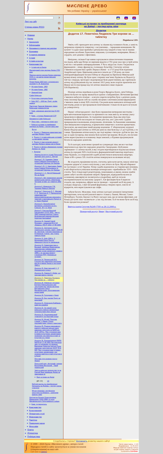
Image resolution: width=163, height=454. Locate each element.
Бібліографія (34, 45)
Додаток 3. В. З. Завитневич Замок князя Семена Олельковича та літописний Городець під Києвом (48, 168)
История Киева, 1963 (39, 87)
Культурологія (35, 411)
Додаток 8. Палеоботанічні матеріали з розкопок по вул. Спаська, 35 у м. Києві (46, 206)
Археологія (34, 42)
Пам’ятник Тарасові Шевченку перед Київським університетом (43, 107)
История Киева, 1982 (39, 90)
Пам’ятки (33, 420)
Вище (101, 211)
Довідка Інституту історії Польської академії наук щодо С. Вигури (48, 156)
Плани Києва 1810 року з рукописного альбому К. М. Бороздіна (44, 83)
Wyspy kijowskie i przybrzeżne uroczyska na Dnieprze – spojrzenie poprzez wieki (45, 393)
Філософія (33, 426)
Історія (32, 58)
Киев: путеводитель (39, 404)
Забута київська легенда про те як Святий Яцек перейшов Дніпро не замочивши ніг (48, 372)
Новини (31, 35)
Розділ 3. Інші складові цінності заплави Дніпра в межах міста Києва (46, 143)
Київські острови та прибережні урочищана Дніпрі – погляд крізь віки (101, 25)
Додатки (37, 152)
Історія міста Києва (38, 67)
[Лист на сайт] (59, 23)
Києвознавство (35, 64)
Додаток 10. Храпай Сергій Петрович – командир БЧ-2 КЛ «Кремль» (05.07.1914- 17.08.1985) (48, 223)
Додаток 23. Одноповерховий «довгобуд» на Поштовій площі (46, 315)
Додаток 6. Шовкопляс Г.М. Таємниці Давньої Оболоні (45, 187)
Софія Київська (35, 95)
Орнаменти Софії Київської (40, 119)
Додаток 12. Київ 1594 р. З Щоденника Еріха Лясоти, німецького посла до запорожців (47, 240)
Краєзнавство (35, 407)
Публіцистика (33, 437)
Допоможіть (81, 441)
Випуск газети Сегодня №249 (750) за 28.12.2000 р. (92, 206)
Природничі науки (37, 423)
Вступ (34, 129)
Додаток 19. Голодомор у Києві (47, 295)
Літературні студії (37, 414)
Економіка (33, 52)
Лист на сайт (31, 22)
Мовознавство (35, 417)
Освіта (30, 430)
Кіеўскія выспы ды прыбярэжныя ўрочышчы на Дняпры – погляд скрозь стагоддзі (47, 386)
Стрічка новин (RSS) (34, 27)
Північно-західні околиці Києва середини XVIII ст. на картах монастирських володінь (45, 77)
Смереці (44, 452)
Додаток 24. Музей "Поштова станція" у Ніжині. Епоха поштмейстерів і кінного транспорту (48, 321)
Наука (30, 39)
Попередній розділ (89, 211)
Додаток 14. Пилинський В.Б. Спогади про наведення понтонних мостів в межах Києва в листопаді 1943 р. (48, 262)
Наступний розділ (114, 211)
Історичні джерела (37, 55)
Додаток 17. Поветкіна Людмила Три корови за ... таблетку (47, 279)
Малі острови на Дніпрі (45, 377)
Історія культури (36, 61)
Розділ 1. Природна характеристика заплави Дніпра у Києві (47, 133)
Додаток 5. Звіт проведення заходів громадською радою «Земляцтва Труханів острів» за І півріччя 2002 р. (48, 181)
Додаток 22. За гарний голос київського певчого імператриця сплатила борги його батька (47, 310)
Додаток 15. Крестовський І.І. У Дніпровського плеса (47, 269)
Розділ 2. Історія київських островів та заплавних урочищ (47, 138)
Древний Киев (36, 92)
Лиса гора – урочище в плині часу (44, 122)
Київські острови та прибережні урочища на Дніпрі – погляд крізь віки (43, 125)
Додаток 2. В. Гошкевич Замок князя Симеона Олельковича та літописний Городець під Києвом (47, 161)
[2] (48, 381)
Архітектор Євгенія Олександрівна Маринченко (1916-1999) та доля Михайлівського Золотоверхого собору (44, 399)
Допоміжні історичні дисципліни (43, 48)
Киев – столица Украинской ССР (43, 116)
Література (32, 433)
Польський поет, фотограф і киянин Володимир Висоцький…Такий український (48, 365)
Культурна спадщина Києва (42, 98)
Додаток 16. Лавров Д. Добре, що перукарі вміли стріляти (47, 274)
